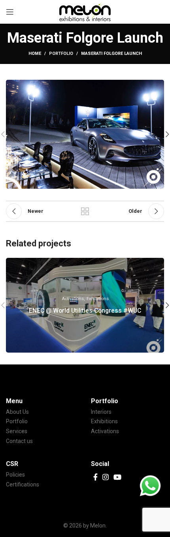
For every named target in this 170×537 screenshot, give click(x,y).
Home (34, 53)
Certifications (22, 484)
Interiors (101, 412)
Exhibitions (104, 421)
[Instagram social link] (105, 477)
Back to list (85, 211)
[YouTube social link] (117, 477)
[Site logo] (85, 11)
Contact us (19, 441)
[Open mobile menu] (10, 12)
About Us (17, 412)
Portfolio (61, 53)
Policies (15, 474)
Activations (105, 431)
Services (16, 431)
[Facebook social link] (95, 477)
